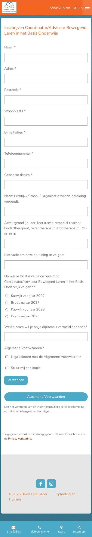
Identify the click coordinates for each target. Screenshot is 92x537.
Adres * (10, 68)
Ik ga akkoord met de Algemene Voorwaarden (46, 356)
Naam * (10, 47)
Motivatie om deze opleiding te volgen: (34, 255)
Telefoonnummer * (18, 153)
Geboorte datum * (18, 175)
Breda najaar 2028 (25, 316)
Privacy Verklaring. (20, 439)
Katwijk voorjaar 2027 (28, 295)
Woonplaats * (14, 111)
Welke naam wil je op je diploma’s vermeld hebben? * (45, 327)
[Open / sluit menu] (87, 7)
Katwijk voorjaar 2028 (28, 309)
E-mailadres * (14, 132)
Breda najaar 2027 (25, 302)
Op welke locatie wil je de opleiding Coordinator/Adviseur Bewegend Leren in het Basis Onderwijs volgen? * (44, 281)
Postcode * (12, 89)
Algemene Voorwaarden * (24, 348)
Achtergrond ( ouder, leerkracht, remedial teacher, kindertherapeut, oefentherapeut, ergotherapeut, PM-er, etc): (45, 228)
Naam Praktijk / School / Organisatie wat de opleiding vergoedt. (45, 199)
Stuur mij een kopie (26, 368)
